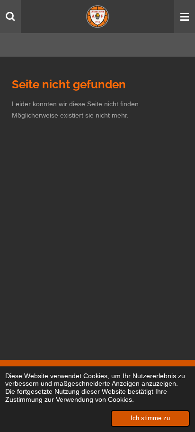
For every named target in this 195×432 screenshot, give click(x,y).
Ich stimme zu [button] (150, 418)
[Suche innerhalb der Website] (10, 16)
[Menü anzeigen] (184, 16)
